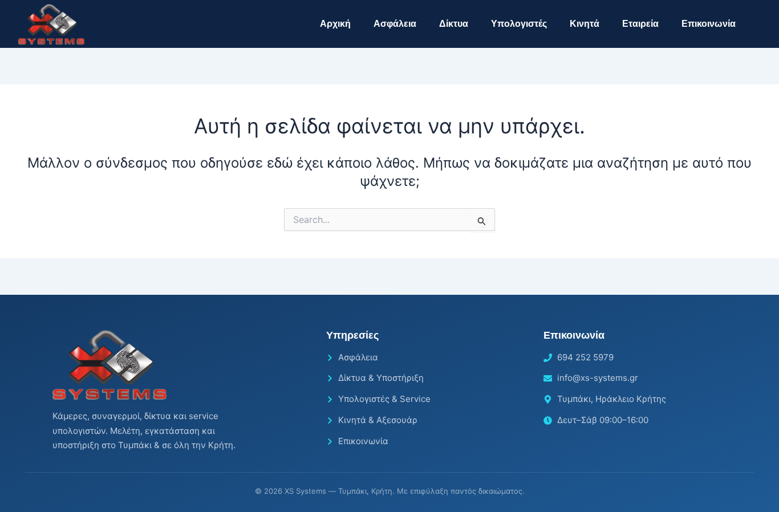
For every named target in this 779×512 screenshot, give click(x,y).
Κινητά (584, 24)
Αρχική (335, 24)
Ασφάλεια (395, 24)
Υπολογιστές (519, 24)
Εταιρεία (640, 24)
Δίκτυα (453, 24)
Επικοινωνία (708, 24)
